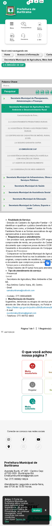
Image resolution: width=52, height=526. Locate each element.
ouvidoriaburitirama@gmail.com (21, 313)
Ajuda (28, 3)
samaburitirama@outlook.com (21, 290)
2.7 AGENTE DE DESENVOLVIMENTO (28, 163)
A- (31, 1)
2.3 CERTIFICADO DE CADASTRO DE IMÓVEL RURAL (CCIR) (28, 137)
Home (7, 54)
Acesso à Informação (28, 54)
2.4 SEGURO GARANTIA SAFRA (28, 143)
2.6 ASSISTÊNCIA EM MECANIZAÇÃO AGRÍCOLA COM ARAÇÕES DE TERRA (27, 157)
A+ (41, 1)
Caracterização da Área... (27, 115)
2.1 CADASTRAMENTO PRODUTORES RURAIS (27, 122)
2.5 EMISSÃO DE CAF (28, 149)
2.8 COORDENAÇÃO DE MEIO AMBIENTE (28, 169)
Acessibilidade (5, 3)
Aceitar (36, 510)
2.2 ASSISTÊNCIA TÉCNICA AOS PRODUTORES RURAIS (28, 129)
